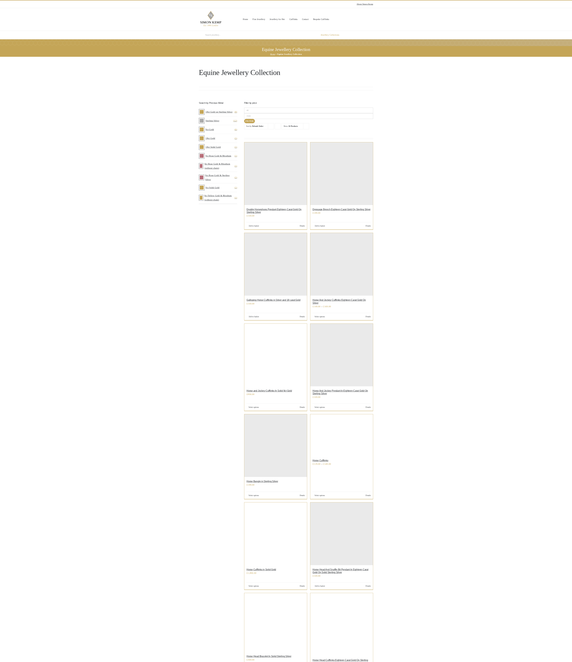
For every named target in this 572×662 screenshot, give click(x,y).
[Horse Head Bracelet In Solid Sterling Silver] (275, 622)
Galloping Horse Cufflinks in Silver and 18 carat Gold (273, 300)
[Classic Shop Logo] (211, 12)
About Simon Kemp (365, 4)
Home (272, 54)
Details (302, 226)
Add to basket (254, 226)
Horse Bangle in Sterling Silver (262, 481)
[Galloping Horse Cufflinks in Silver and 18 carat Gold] (275, 264)
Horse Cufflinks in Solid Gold (261, 569)
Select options (320, 317)
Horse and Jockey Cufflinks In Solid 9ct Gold (269, 390)
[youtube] (204, 4)
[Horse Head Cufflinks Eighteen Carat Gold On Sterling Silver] (341, 624)
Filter (249, 121)
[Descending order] (278, 126)
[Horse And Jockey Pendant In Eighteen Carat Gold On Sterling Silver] (341, 355)
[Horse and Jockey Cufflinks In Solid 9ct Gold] (275, 355)
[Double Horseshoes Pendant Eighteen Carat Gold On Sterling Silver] (275, 173)
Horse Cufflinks (320, 460)
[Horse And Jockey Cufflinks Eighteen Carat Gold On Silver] (341, 264)
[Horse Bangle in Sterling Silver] (275, 445)
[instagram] (200, 4)
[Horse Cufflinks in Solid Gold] (275, 533)
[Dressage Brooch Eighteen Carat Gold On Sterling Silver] (341, 173)
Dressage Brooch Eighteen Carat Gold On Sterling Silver (341, 209)
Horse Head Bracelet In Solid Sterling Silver (269, 656)
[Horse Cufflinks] (341, 435)
